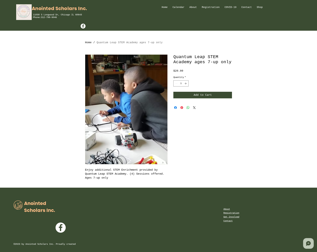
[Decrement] (176, 83)
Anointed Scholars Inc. (59, 8)
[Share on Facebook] (175, 108)
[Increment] (186, 83)
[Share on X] (194, 108)
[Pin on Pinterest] (182, 108)
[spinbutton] (181, 83)
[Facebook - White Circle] (83, 26)
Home (88, 42)
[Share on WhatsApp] (188, 108)
